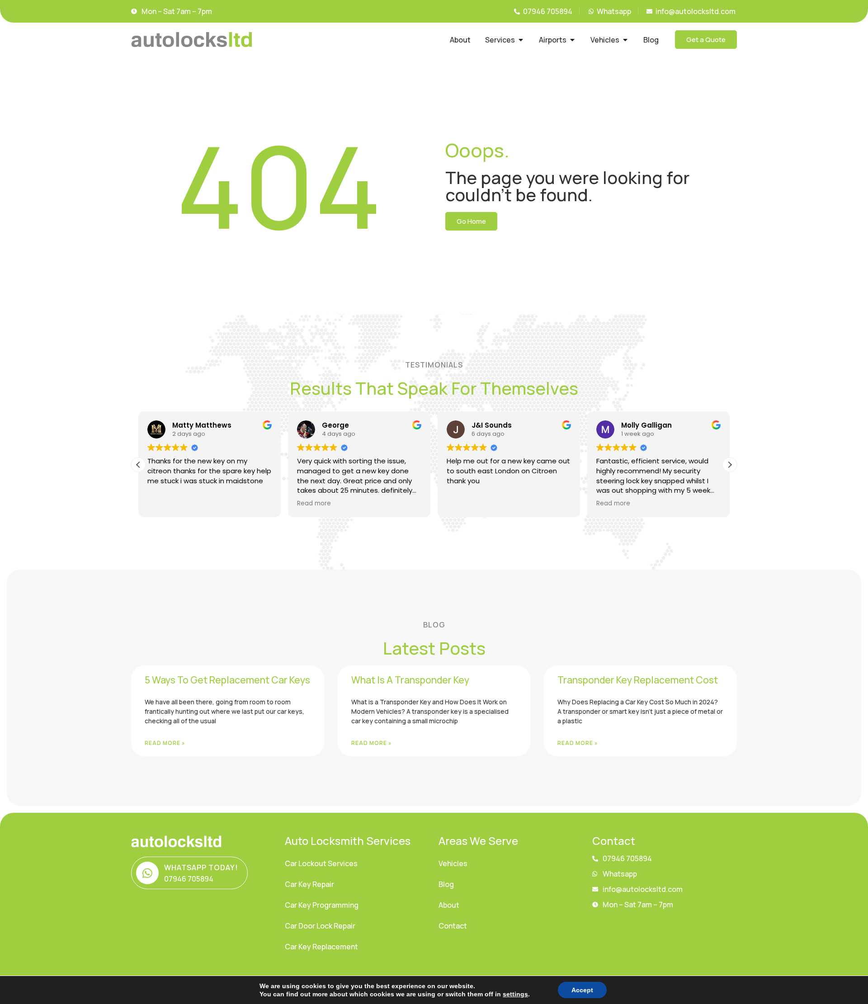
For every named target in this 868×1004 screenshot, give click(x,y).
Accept (582, 990)
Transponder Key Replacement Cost (637, 680)
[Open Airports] (572, 39)
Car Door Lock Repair (320, 926)
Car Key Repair (309, 884)
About (449, 905)
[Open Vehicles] (625, 39)
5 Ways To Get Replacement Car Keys (227, 680)
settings (515, 994)
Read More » (165, 743)
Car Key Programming (322, 905)
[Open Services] (520, 39)
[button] (729, 464)
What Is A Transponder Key (410, 680)
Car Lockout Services (321, 863)
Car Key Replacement (321, 947)
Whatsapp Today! (201, 867)
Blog (446, 884)
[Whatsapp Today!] (147, 873)
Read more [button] (314, 504)
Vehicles (453, 863)
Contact (453, 926)
